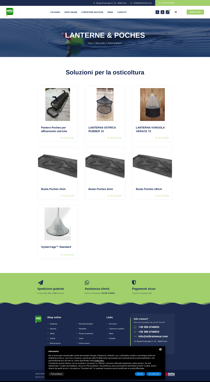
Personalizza (56, 374)
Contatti (122, 12)
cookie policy (99, 361)
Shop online (70, 12)
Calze (81, 338)
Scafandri (53, 324)
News (110, 12)
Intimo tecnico (84, 343)
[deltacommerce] (169, 374)
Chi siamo (55, 12)
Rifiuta (140, 374)
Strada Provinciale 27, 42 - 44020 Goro (111, 3)
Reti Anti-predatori (86, 324)
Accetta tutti (154, 374)
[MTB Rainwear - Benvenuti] (9, 12)
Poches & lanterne (86, 333)
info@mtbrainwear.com (143, 3)
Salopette (82, 329)
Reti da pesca (55, 343)
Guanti (52, 338)
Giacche (53, 329)
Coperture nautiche (92, 12)
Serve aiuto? (195, 12)
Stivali (52, 333)
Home (90, 43)
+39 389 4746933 (167, 3)
